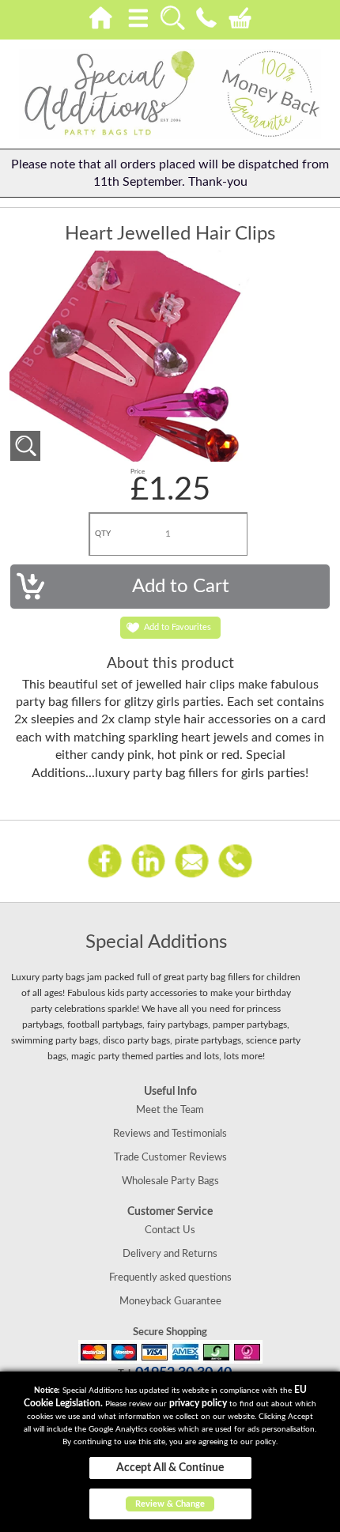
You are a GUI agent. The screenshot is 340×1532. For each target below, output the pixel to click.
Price (137, 472)
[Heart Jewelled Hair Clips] (25, 446)
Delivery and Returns (170, 1253)
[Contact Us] (206, 15)
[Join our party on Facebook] (105, 860)
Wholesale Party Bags (170, 1181)
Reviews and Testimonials (170, 1133)
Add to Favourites (177, 627)
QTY (103, 534)
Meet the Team (170, 1110)
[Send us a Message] (191, 860)
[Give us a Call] (235, 860)
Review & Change (170, 1504)
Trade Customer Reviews (170, 1157)
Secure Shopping (170, 1332)
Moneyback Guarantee (170, 1301)
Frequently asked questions (170, 1277)
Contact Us (170, 1230)
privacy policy (198, 1403)
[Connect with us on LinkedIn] (148, 860)
